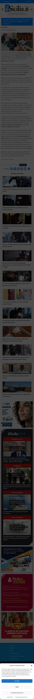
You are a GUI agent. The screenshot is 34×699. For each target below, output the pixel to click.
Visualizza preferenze (17, 693)
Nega (17, 687)
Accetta (17, 681)
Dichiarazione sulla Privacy (21, 697)
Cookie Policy (10, 697)
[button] (31, 665)
